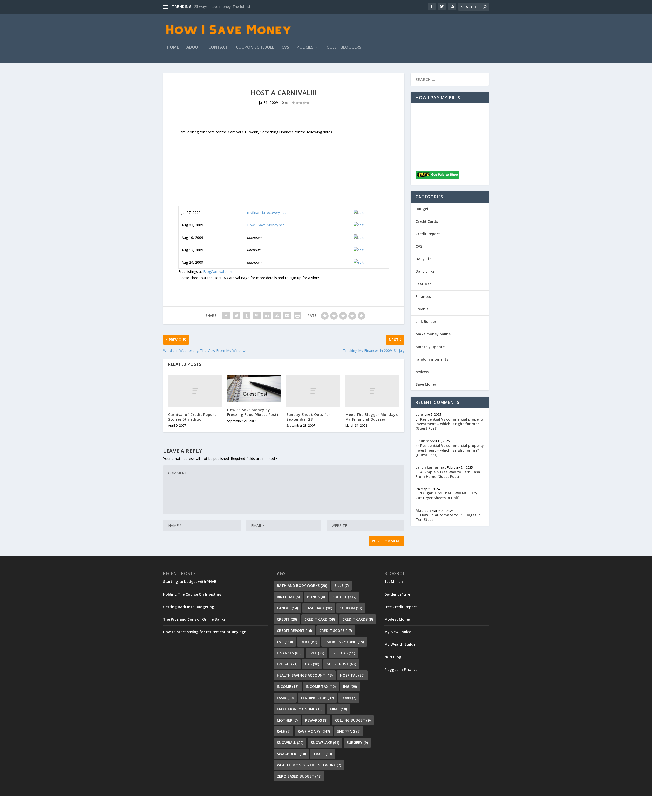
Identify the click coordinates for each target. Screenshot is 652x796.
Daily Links (425, 271)
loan (348, 697)
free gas (343, 652)
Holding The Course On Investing (192, 594)
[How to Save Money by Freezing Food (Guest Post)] (254, 389)
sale (283, 731)
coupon (350, 608)
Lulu (419, 414)
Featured (424, 284)
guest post (341, 664)
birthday (288, 596)
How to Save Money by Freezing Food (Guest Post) (252, 412)
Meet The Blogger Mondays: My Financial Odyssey (372, 417)
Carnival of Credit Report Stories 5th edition (192, 417)
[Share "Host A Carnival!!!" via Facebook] (226, 315)
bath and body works (302, 585)
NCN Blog (392, 657)
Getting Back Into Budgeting (188, 606)
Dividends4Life (397, 594)
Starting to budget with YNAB (189, 581)
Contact (218, 47)
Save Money (426, 384)
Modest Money (397, 619)
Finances (423, 296)
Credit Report (428, 233)
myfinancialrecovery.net (266, 212)
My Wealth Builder (400, 644)
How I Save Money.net (265, 225)
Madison (423, 510)
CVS (285, 47)
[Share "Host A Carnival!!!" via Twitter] (236, 315)
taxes (322, 753)
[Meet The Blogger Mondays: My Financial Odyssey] (372, 391)
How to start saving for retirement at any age (204, 631)
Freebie (422, 309)
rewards (316, 720)
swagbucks (291, 753)
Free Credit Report (400, 606)
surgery (357, 742)
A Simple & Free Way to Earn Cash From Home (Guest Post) (448, 474)
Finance (422, 440)
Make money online (433, 334)
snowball (290, 742)
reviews (422, 371)
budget (422, 208)
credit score (335, 630)
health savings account (305, 675)
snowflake (325, 742)
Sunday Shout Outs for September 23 (308, 417)
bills (341, 585)
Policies (305, 47)
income (287, 686)
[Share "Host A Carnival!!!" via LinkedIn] (267, 315)
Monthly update (430, 346)
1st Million (393, 581)
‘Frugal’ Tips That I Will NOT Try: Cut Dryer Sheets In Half (447, 495)
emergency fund (344, 641)
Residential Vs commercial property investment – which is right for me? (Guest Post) (450, 424)
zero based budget (299, 776)
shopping (348, 731)
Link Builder (426, 321)
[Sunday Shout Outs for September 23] (313, 391)
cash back (318, 608)
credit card (319, 619)
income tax (321, 686)
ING (350, 686)
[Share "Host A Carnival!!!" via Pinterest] (257, 315)
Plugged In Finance (400, 669)
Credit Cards (427, 221)
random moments (432, 359)
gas (312, 664)
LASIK (285, 697)
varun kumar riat (431, 467)
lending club (317, 697)
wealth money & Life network (309, 765)
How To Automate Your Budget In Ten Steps (448, 517)
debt (308, 641)
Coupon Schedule (255, 47)
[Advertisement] (283, 170)
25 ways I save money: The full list (222, 6)
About (193, 47)
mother (287, 720)
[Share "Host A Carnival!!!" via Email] (287, 315)
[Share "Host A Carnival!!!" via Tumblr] (246, 315)
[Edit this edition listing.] (359, 212)
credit (287, 619)
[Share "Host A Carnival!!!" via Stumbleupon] (277, 315)
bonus (316, 596)
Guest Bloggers (344, 47)
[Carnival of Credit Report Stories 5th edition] (195, 391)
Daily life (423, 258)
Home (173, 47)
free (316, 652)
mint (338, 709)
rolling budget (353, 720)
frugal (287, 664)
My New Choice (397, 631)
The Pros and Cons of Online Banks (194, 619)
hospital (352, 675)
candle (287, 608)
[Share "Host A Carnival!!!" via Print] (297, 315)
